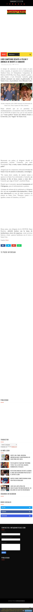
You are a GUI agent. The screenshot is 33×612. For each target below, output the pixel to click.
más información (28, 610)
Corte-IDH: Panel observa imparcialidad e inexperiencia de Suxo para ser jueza (20, 457)
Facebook (4, 511)
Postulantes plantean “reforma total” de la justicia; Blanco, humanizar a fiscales (20, 465)
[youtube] (15, 4)
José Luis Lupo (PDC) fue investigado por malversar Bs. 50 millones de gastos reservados (20, 488)
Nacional (16, 64)
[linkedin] (21, 4)
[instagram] (13, 4)
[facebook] (7, 4)
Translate (14, 447)
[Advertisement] (16, 33)
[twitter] (10, 4)
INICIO (4, 54)
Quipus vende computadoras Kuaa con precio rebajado (20, 479)
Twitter (3, 507)
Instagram (4, 515)
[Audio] (18, 4)
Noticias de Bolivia (20, 601)
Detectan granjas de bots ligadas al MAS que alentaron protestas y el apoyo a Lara (21, 472)
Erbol (6, 240)
